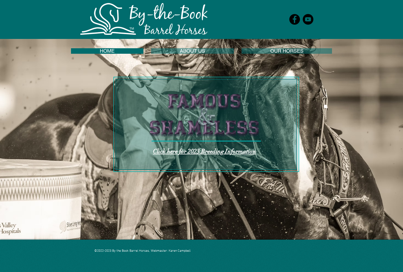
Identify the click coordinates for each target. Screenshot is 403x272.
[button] (192, 51)
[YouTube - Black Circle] (308, 19)
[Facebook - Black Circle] (294, 19)
